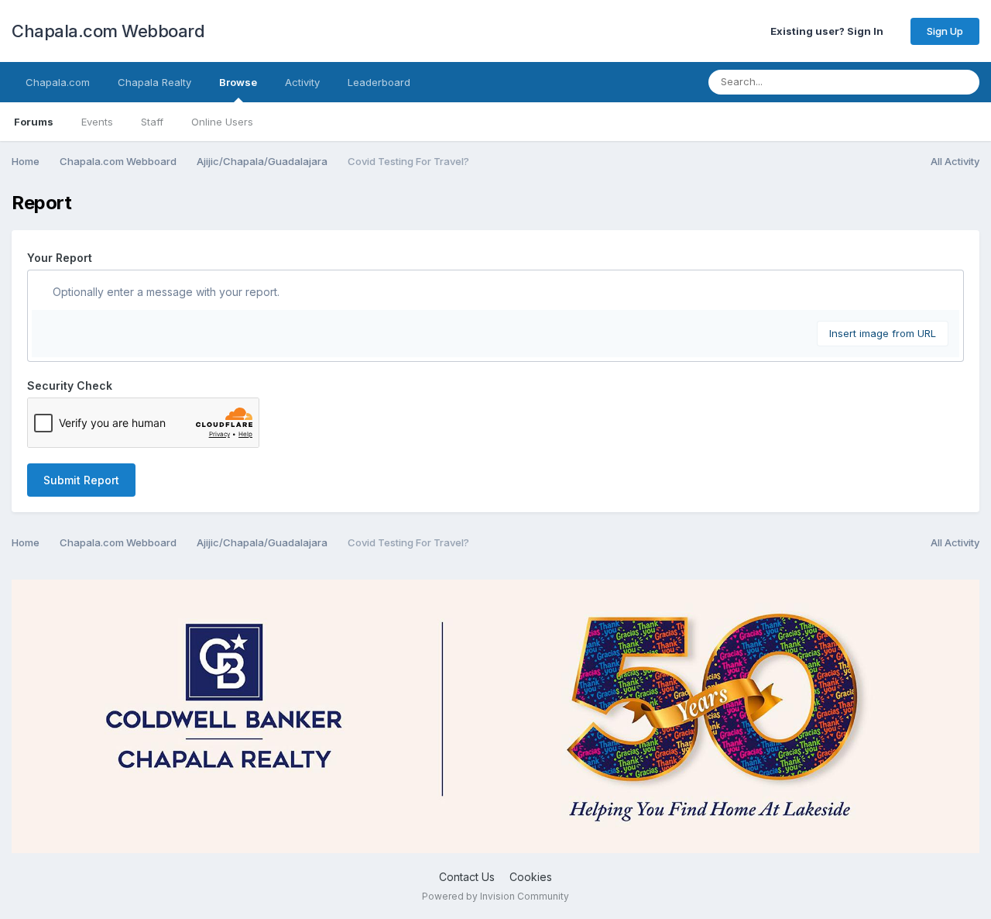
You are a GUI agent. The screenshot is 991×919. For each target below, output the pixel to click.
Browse (238, 82)
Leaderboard (379, 82)
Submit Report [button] (81, 480)
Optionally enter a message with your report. (164, 291)
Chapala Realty (154, 82)
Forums (33, 121)
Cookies (530, 876)
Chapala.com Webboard (108, 31)
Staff (152, 121)
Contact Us (467, 876)
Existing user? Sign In (829, 31)
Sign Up (945, 31)
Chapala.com (58, 82)
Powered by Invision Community (495, 896)
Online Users (222, 121)
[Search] (963, 82)
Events (97, 121)
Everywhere (899, 82)
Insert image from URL (882, 333)
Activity (302, 82)
